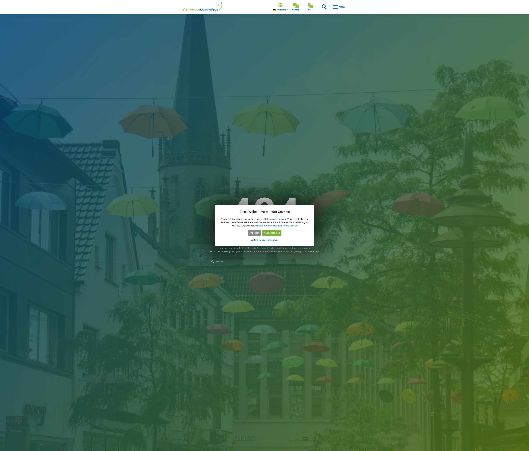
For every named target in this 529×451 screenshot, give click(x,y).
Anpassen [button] (254, 233)
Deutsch (281, 9)
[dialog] (264, 225)
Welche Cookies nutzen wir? (264, 240)
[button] (324, 7)
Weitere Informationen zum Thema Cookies (276, 225)
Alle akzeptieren (272, 233)
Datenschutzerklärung (275, 219)
